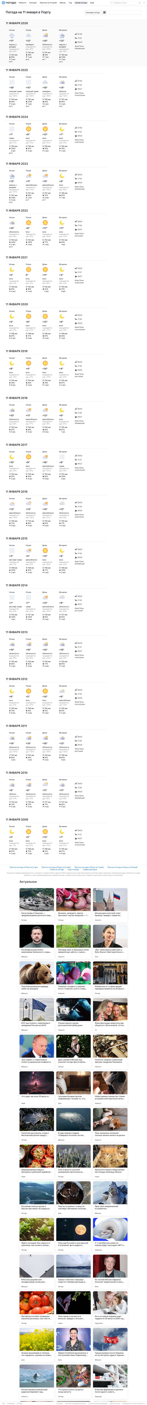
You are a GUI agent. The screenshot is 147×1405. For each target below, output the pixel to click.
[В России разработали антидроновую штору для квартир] (37, 1272)
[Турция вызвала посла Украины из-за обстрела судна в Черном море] (110, 1345)
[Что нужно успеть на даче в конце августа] (73, 1382)
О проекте (59, 1403)
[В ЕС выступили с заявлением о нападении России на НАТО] (37, 1015)
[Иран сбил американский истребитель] (110, 1198)
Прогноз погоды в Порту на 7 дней (89, 867)
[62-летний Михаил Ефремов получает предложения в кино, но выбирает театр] (110, 1272)
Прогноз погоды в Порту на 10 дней (122, 867)
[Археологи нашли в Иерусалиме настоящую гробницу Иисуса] (110, 1162)
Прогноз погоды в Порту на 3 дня (24, 867)
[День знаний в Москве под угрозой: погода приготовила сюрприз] (73, 1052)
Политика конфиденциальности (75, 1403)
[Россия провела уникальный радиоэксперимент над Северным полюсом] (37, 1382)
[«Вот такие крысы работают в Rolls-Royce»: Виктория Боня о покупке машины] (110, 942)
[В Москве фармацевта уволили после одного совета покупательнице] (110, 1382)
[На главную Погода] (10, 2)
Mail (3, 1403)
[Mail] (3, 2)
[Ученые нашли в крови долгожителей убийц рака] (73, 1015)
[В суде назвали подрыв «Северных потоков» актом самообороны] (73, 1125)
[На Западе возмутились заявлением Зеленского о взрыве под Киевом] (37, 942)
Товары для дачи (90, 869)
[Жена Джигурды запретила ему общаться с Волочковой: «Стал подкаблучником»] (110, 1015)
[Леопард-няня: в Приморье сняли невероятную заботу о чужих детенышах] (73, 942)
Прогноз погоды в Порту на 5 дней (56, 867)
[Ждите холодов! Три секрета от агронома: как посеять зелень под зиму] (37, 1235)
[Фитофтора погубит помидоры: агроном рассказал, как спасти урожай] (37, 1308)
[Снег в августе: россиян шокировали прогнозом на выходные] (73, 1162)
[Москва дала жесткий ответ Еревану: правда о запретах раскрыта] (110, 905)
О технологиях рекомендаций (97, 1403)
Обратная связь (115, 1403)
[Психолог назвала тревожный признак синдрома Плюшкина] (110, 1052)
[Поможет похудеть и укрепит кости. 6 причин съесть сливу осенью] (73, 978)
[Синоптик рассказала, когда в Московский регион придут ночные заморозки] (37, 1125)
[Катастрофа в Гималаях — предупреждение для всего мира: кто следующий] (37, 905)
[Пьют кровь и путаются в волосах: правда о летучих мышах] (73, 1308)
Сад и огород (73, 869)
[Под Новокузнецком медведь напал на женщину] (37, 978)
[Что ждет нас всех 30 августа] (37, 1088)
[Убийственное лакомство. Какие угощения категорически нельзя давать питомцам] (110, 1088)
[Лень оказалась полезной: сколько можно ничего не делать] (110, 1125)
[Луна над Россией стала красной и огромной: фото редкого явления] (73, 1235)
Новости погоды (57, 869)
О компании (11, 1403)
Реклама (19, 1403)
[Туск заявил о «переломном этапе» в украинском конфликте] (37, 1052)
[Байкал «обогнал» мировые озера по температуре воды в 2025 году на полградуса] (73, 1272)
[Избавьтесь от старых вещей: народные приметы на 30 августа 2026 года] (110, 978)
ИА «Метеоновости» (138, 1403)
